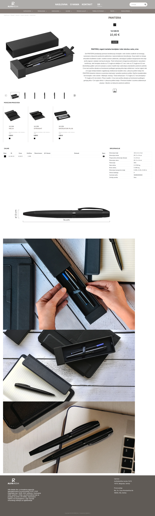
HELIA (11, 128)
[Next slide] (74, 95)
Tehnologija (41, 11)
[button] (14, 95)
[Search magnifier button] (145, 4)
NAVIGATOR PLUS (66, 128)
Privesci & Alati (81, 11)
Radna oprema (125, 11)
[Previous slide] (5, 95)
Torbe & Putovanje (98, 11)
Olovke (68, 11)
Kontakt (87, 4)
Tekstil (112, 11)
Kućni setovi (27, 11)
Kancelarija (55, 11)
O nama (74, 4)
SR (98, 4)
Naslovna (61, 4)
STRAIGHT (38, 128)
